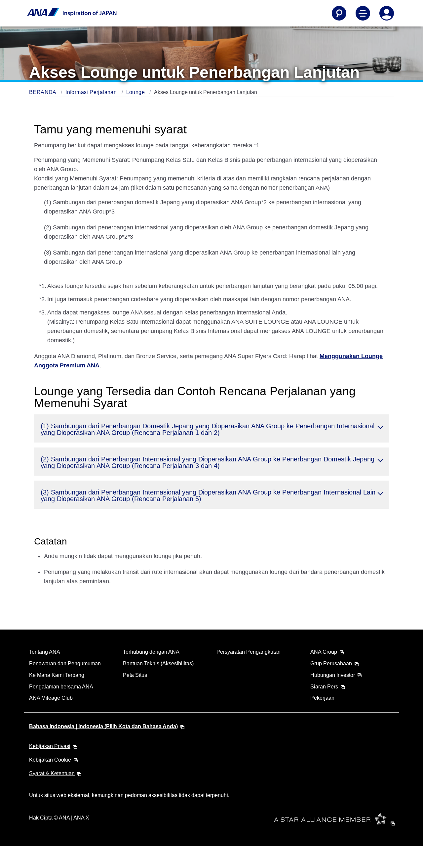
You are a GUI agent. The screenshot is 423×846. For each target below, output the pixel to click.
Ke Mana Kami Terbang (56, 675)
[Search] (339, 13)
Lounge (136, 92)
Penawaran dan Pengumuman (65, 663)
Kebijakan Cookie (50, 760)
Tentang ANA (44, 652)
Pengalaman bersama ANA (61, 686)
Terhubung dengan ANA (151, 652)
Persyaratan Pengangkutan (248, 652)
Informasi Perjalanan (91, 92)
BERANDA (43, 92)
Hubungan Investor (332, 675)
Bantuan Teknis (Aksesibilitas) (158, 663)
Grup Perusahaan (331, 663)
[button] (211, 428)
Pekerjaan (322, 698)
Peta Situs (135, 675)
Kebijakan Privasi (49, 746)
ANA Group (323, 652)
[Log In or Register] (386, 13)
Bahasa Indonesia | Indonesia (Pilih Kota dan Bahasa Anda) (103, 726)
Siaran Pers (324, 686)
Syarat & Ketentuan (52, 773)
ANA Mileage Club (51, 698)
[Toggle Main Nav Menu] (363, 13)
